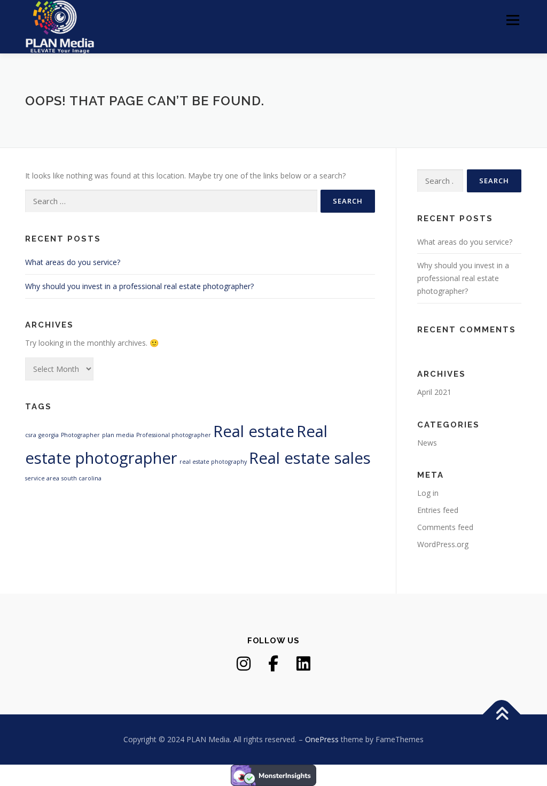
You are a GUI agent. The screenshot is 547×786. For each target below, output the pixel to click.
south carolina (81, 478)
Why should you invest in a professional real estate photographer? (139, 286)
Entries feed (437, 510)
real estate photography (213, 461)
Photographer (80, 435)
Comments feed (445, 527)
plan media (118, 435)
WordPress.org (442, 544)
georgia (48, 435)
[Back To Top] (502, 715)
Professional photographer (173, 435)
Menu (512, 20)
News (427, 443)
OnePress (322, 739)
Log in (428, 493)
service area (42, 478)
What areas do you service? (72, 262)
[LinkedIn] (303, 664)
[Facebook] (273, 664)
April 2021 (434, 392)
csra (30, 435)
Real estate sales (310, 458)
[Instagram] (244, 664)
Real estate (253, 431)
